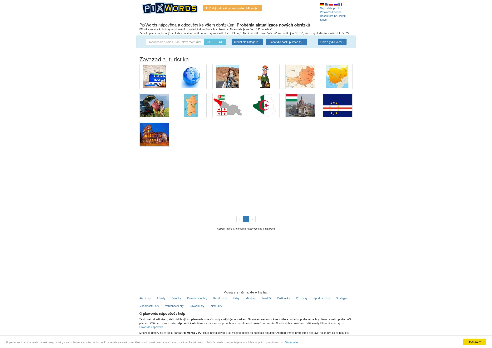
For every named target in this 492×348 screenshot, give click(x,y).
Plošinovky (283, 298)
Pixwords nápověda (151, 327)
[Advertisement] (246, 177)
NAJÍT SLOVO (214, 42)
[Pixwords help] (326, 4)
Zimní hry (216, 306)
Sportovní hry (321, 298)
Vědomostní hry (149, 306)
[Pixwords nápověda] (154, 76)
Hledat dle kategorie (246, 42)
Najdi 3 (266, 298)
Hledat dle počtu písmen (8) (286, 42)
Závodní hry (197, 306)
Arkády (161, 298)
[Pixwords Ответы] (336, 4)
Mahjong (251, 298)
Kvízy (236, 298)
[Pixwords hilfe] (322, 4)
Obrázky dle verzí (331, 42)
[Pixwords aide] (340, 4)
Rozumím (474, 341)
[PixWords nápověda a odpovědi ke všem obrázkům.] (170, 8)
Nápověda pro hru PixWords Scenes (331, 10)
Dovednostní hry (197, 298)
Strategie (341, 298)
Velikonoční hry (174, 306)
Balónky (176, 298)
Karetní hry (220, 298)
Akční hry (145, 298)
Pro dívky (301, 298)
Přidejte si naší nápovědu (233, 8)
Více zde (291, 342)
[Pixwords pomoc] (331, 4)
